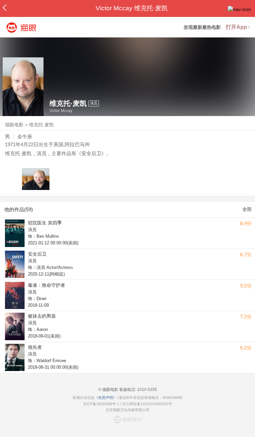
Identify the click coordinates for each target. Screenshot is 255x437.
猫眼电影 (14, 124)
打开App (236, 27)
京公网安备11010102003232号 (147, 404)
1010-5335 (146, 389)
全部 (247, 209)
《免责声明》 (106, 398)
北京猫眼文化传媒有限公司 (127, 410)
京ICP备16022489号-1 (101, 404)
